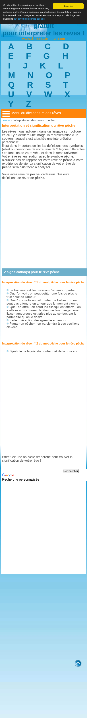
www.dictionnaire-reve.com (43, 39)
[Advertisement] (43, 224)
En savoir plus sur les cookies (29, 18)
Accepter (68, 6)
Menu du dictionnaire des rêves (36, 113)
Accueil (6, 120)
